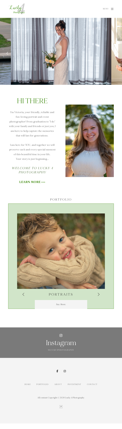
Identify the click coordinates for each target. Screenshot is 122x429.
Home (28, 384)
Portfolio (42, 384)
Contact (92, 384)
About (58, 384)
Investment (74, 384)
